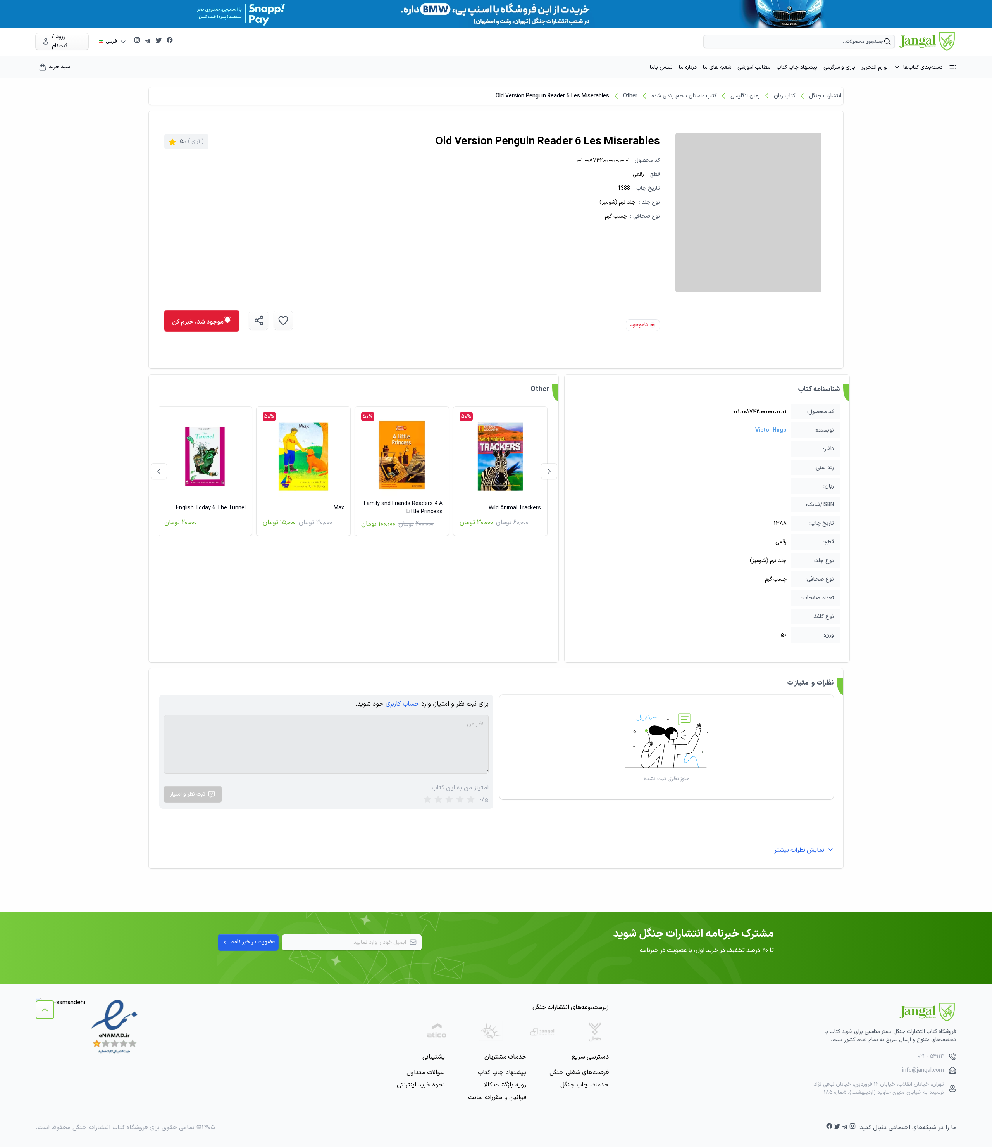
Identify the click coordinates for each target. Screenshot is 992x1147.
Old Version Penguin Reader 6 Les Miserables (552, 96)
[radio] (427, 800)
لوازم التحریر (874, 67)
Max (339, 508)
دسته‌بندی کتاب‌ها (922, 67)
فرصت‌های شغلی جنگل (579, 1072)
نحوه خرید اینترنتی (421, 1085)
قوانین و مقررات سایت (497, 1097)
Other (630, 96)
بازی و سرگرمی (839, 67)
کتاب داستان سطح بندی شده (683, 96)
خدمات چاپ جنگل (584, 1085)
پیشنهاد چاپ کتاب (797, 67)
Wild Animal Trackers (515, 508)
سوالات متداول (425, 1072)
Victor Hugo (771, 430)
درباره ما (688, 67)
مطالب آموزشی (753, 67)
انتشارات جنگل (825, 96)
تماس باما (661, 67)
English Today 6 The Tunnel (211, 508)
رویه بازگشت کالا (505, 1085)
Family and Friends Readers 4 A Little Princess (403, 508)
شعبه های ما (717, 67)
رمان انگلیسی (745, 96)
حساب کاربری (402, 704)
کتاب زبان (784, 96)
